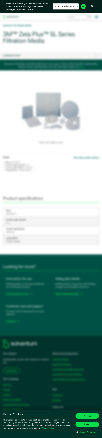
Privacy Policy (47, 428)
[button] (87, 432)
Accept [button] (87, 416)
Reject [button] (87, 424)
